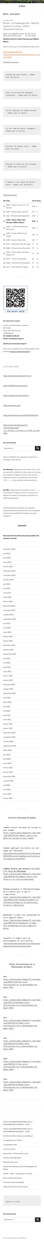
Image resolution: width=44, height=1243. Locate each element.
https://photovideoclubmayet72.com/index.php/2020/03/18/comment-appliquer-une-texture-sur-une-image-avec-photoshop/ (21, 856)
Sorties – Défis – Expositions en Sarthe (17, 1174)
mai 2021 (6, 711)
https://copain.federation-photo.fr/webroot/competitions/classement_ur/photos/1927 (21, 54)
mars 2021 (7, 720)
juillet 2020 (7, 750)
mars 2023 (7, 632)
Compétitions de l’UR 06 (12, 1140)
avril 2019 (7, 790)
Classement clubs (10, 195)
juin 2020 (6, 755)
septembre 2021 (9, 693)
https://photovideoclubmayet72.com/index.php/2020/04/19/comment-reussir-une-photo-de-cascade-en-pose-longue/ (22, 835)
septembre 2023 (9, 619)
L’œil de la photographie (12, 1158)
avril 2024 (7, 593)
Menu (23, 6)
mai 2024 (6, 588)
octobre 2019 (8, 781)
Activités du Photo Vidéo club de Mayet (18, 1136)
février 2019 (7, 798)
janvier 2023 (8, 641)
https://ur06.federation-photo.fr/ (15, 386)
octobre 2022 (8, 650)
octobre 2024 (8, 580)
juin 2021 (6, 707)
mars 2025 (7, 562)
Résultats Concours (10, 1162)
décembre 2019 (9, 776)
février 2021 (7, 724)
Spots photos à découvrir (12, 1178)
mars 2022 (7, 672)
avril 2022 (7, 667)
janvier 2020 (8, 772)
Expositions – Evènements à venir (15, 1153)
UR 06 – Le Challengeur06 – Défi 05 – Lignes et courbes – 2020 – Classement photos (21, 26)
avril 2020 (7, 759)
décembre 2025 (9, 549)
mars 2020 (7, 763)
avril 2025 (7, 558)
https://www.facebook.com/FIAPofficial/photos (20, 415)
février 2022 (8, 676)
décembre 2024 (9, 571)
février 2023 (8, 636)
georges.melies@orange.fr (20, 351)
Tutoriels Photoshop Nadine (13, 1182)
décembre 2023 (9, 606)
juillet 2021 (7, 702)
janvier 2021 (7, 728)
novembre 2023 (9, 610)
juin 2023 (6, 623)
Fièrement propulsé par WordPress (15, 1238)
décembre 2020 (9, 733)
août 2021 (7, 698)
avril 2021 (6, 715)
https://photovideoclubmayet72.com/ (17, 376)
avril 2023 (7, 628)
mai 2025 (6, 554)
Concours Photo (9, 1149)
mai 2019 (6, 785)
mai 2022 (6, 663)
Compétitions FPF (10, 1145)
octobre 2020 (8, 741)
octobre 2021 (8, 689)
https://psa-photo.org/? (12, 405)
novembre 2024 (9, 575)
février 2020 (8, 768)
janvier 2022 (8, 680)
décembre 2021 (9, 685)
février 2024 (8, 602)
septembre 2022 (9, 654)
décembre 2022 (9, 645)
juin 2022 (6, 658)
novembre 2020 (9, 737)
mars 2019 (7, 794)
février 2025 (8, 567)
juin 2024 (6, 584)
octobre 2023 (8, 615)
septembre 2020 (9, 746)
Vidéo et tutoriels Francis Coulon (15, 1187)
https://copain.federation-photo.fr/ (16, 395)
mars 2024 (7, 597)
